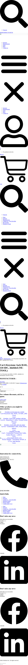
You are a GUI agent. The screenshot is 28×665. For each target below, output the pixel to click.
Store (4, 45)
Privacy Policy (6, 502)
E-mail (1, 520)
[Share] (3, 663)
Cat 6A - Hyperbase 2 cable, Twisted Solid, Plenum (14, 421)
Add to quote (3, 399)
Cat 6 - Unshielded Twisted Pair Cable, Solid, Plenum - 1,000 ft (14, 434)
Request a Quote (7, 224)
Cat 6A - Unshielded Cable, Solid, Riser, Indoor (14, 427)
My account (6, 222)
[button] (14, 78)
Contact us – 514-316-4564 (9, 221)
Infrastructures (7, 358)
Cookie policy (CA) (7, 503)
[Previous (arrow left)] (0, 664)
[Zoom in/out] (0, 663)
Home (1, 358)
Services (5, 42)
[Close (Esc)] (5, 663)
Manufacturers (6, 44)
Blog (4, 46)
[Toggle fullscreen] (2, 663)
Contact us (5, 48)
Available (4, 384)
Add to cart (3, 391)
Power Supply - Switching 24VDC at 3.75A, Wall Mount (14, 440)
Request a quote (7, 501)
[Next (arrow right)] (2, 664)
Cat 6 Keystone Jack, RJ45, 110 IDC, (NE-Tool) (14, 414)
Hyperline (2, 381)
